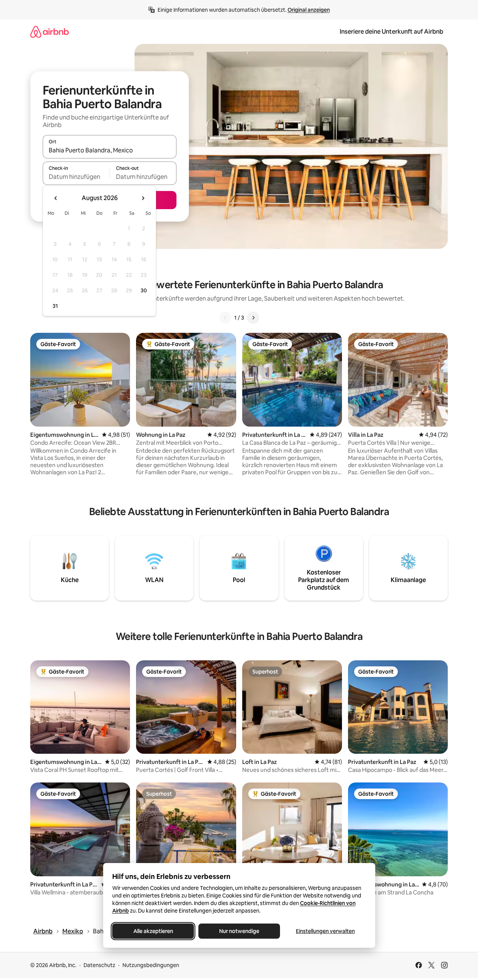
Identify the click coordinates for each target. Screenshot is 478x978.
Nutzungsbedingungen (150, 965)
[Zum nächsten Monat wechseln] (143, 198)
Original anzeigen (309, 9)
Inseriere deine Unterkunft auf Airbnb (391, 32)
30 (144, 290)
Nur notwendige (239, 931)
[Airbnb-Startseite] (49, 31)
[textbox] (76, 176)
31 (55, 306)
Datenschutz (99, 965)
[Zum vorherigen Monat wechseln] (56, 198)
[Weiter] (253, 318)
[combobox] (109, 150)
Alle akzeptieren (153, 931)
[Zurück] (225, 318)
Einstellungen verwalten (325, 931)
